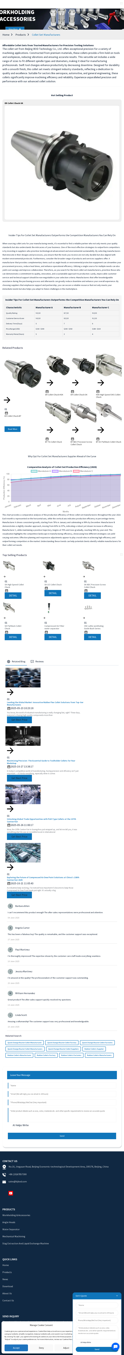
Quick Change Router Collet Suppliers (63, 1049)
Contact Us (8, 1300)
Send (62, 1136)
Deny (41, 1347)
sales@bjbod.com (17, 1181)
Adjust (66, 1347)
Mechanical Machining (13, 1236)
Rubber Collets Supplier (94, 1049)
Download (7, 1286)
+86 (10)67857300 (18, 1174)
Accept (16, 1347)
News (5, 1279)
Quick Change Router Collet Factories (97, 1042)
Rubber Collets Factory (46, 1055)
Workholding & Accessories (16, 1215)
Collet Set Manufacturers (46, 34)
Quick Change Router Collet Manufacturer (25, 1042)
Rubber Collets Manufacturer (19, 1055)
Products (20, 34)
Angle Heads (8, 1222)
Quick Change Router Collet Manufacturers (25, 1049)
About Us (7, 1293)
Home (5, 34)
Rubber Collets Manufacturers (99, 1055)
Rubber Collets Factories (71, 1055)
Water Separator (11, 1229)
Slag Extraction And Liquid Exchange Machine (25, 1243)
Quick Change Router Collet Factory (61, 1042)
